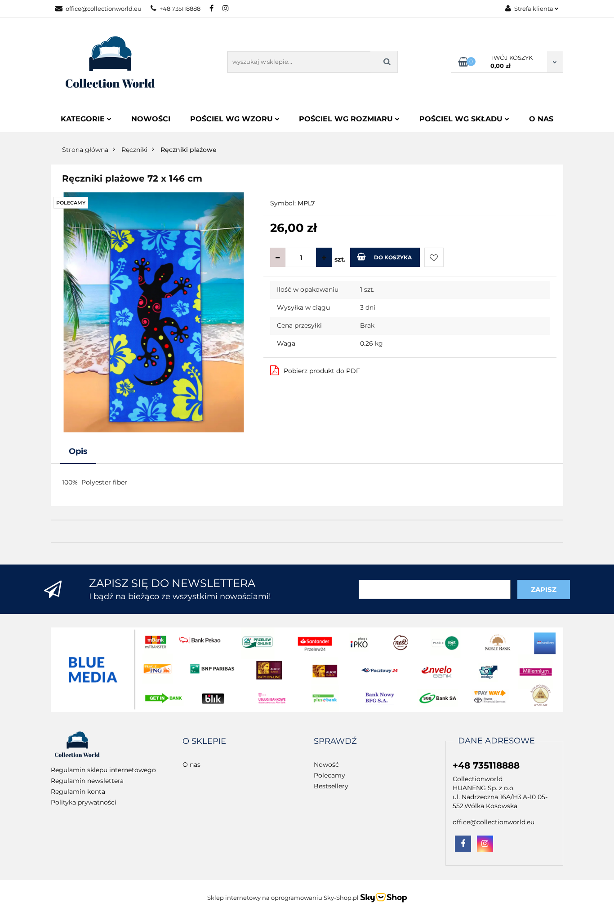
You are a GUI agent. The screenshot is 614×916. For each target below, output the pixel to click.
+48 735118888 (180, 8)
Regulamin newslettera (87, 781)
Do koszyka (393, 257)
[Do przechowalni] (434, 257)
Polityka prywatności (83, 802)
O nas (541, 119)
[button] (204, 741)
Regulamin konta (78, 791)
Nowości (150, 119)
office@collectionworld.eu (104, 8)
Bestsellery (331, 786)
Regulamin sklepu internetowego (103, 770)
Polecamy (329, 775)
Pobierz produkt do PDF (322, 371)
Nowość (326, 764)
